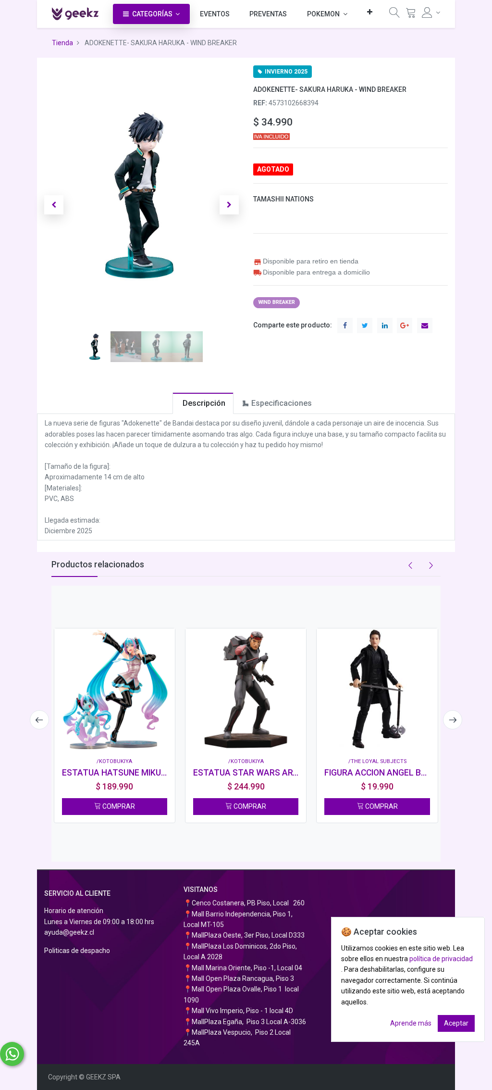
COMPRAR (118, 806)
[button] (369, 12)
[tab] (203, 403)
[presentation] (39, 719)
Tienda (62, 43)
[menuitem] (215, 14)
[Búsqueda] (394, 15)
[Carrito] (411, 15)
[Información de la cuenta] (431, 12)
